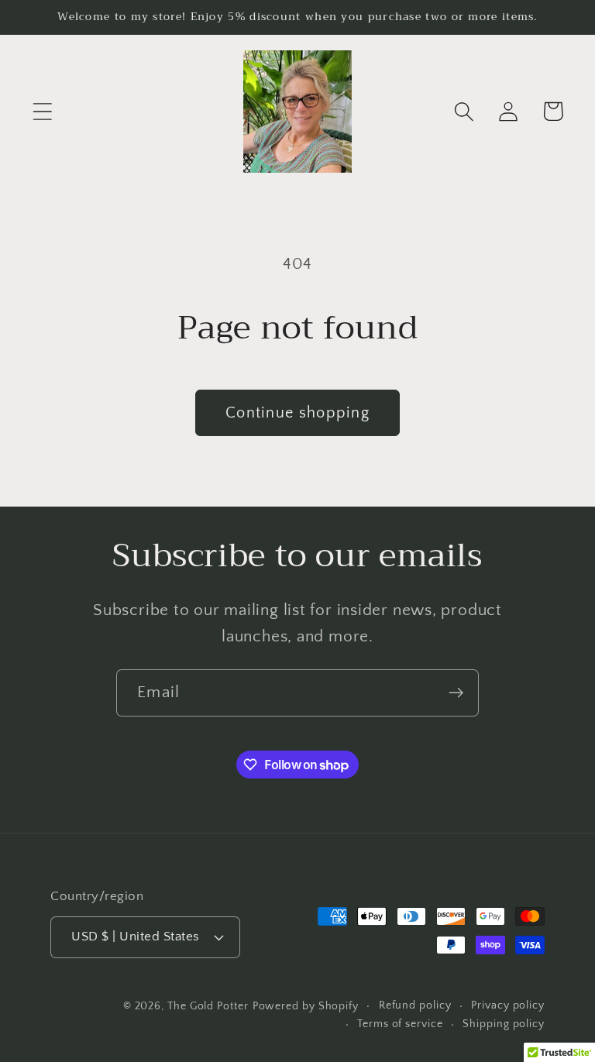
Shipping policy (504, 1024)
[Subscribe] (456, 693)
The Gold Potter (208, 1006)
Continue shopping (297, 412)
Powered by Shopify (306, 1006)
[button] (42, 111)
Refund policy (415, 1005)
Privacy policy (508, 1005)
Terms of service (400, 1024)
